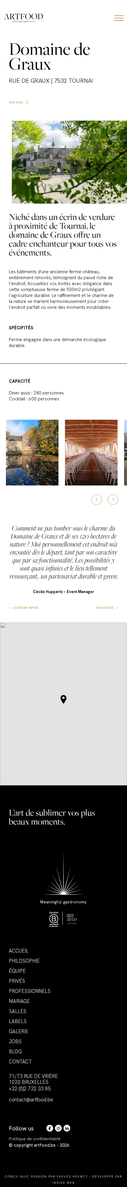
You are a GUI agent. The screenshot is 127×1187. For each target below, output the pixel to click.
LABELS (18, 1021)
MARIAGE (19, 1001)
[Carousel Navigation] (105, 499)
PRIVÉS (17, 981)
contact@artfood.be (31, 1100)
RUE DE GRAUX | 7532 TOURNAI (51, 80)
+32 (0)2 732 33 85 (30, 1089)
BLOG (15, 1052)
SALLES (17, 1011)
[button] (63, 699)
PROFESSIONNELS (30, 991)
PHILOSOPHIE (24, 961)
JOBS (15, 1041)
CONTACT (20, 1062)
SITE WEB (16, 102)
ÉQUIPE (17, 971)
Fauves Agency (72, 1176)
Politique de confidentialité (35, 1138)
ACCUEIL (19, 951)
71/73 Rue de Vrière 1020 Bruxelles (33, 1079)
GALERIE (18, 1031)
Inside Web (63, 1183)
